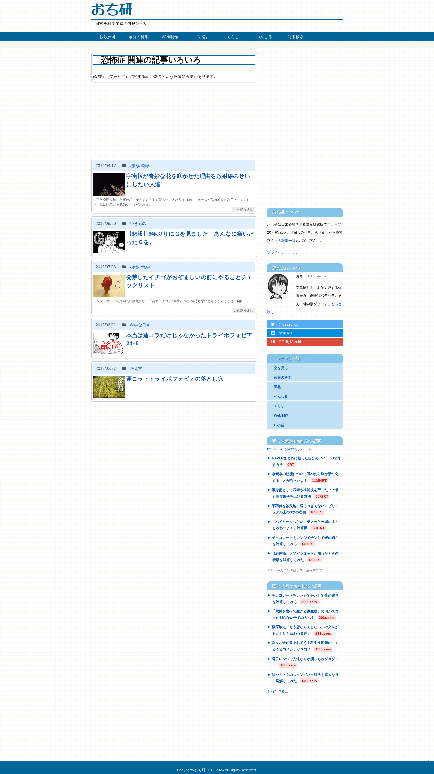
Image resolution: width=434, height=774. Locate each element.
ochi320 (281, 333)
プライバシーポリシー (284, 252)
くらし (233, 37)
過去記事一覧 (284, 241)
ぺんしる (264, 37)
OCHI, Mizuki (286, 342)
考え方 (136, 368)
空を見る (281, 368)
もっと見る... (277, 691)
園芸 (277, 387)
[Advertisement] (174, 120)
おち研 (200, 770)
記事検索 (296, 37)
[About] (279, 286)
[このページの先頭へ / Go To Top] (428, 766)
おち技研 (107, 37)
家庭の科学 (139, 37)
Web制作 (170, 37)
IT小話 (201, 37)
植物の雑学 (140, 166)
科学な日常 (140, 325)
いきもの (138, 223)
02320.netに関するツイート (289, 449)
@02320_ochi (286, 324)
